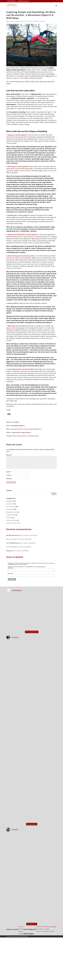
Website (9, 479)
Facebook (21, 926)
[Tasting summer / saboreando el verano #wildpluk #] (14, 618)
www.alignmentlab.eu (16, 429)
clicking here (15, 78)
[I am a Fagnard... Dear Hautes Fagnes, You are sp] (48, 847)
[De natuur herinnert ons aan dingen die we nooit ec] (31, 647)
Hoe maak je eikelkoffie (23, 539)
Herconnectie (29, 21)
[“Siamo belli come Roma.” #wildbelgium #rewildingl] (48, 597)
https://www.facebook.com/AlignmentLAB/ (25, 436)
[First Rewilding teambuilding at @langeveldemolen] (31, 618)
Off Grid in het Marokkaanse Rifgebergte (46, 926)
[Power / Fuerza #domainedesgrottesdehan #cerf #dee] (14, 836)
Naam (8, 472)
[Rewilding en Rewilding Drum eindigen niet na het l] (14, 604)
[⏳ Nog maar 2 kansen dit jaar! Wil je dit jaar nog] (48, 657)
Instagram (21, 933)
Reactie (9, 455)
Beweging (17, 21)
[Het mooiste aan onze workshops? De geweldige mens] (14, 661)
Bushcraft (23, 21)
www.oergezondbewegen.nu (33, 429)
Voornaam (10, 573)
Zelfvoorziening (11, 520)
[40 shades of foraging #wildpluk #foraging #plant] (48, 625)
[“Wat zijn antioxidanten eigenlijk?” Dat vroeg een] (14, 729)
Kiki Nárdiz (10, 21)
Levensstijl (9, 509)
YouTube (21, 929)
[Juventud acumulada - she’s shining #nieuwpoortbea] (31, 883)
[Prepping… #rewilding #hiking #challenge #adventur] (48, 882)
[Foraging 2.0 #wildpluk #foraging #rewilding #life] (48, 616)
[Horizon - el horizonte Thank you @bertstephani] (31, 866)
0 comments (42, 21)
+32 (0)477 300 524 (11, 1)
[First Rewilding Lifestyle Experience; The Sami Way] (14, 624)
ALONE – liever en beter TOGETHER (45, 931)
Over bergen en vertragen (28, 535)
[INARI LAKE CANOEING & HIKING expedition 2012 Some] (14, 900)
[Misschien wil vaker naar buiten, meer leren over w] (48, 719)
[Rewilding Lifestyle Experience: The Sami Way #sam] (31, 624)
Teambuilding (11, 515)
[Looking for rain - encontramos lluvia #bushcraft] (31, 598)
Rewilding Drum (11, 512)
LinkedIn (21, 931)
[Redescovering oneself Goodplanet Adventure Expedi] (48, 780)
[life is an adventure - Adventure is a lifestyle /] (31, 839)
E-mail (9, 475)
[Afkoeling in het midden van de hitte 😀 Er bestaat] (14, 800)
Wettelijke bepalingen (23, 936)
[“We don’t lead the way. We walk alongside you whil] (14, 870)
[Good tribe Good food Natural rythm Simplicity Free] (31, 783)
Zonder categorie (12, 523)
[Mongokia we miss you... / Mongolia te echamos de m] (48, 870)
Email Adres (31, 568)
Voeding (35, 21)
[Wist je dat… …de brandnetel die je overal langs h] (31, 705)
